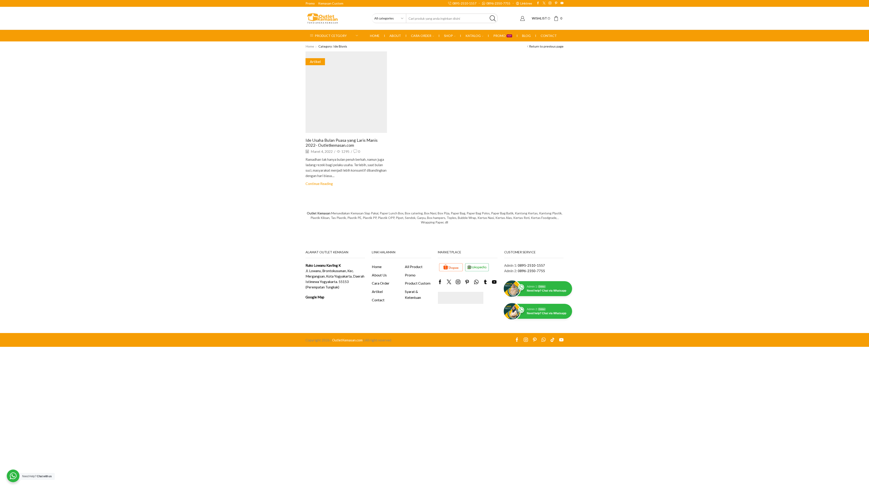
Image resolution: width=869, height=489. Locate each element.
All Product (414, 266)
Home (375, 36)
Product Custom (417, 283)
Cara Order (421, 36)
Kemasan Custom (330, 3)
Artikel (315, 61)
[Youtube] (562, 3)
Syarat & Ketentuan (413, 294)
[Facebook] (538, 3)
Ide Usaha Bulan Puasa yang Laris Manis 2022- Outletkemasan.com (341, 143)
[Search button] (492, 18)
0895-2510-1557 (531, 265)
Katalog (473, 36)
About (395, 36)
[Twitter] (544, 3)
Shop (448, 36)
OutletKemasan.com (347, 340)
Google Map (315, 297)
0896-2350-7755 (531, 271)
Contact (549, 36)
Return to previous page (546, 46)
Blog (526, 36)
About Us (379, 275)
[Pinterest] (556, 3)
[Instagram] (550, 3)
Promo (310, 3)
